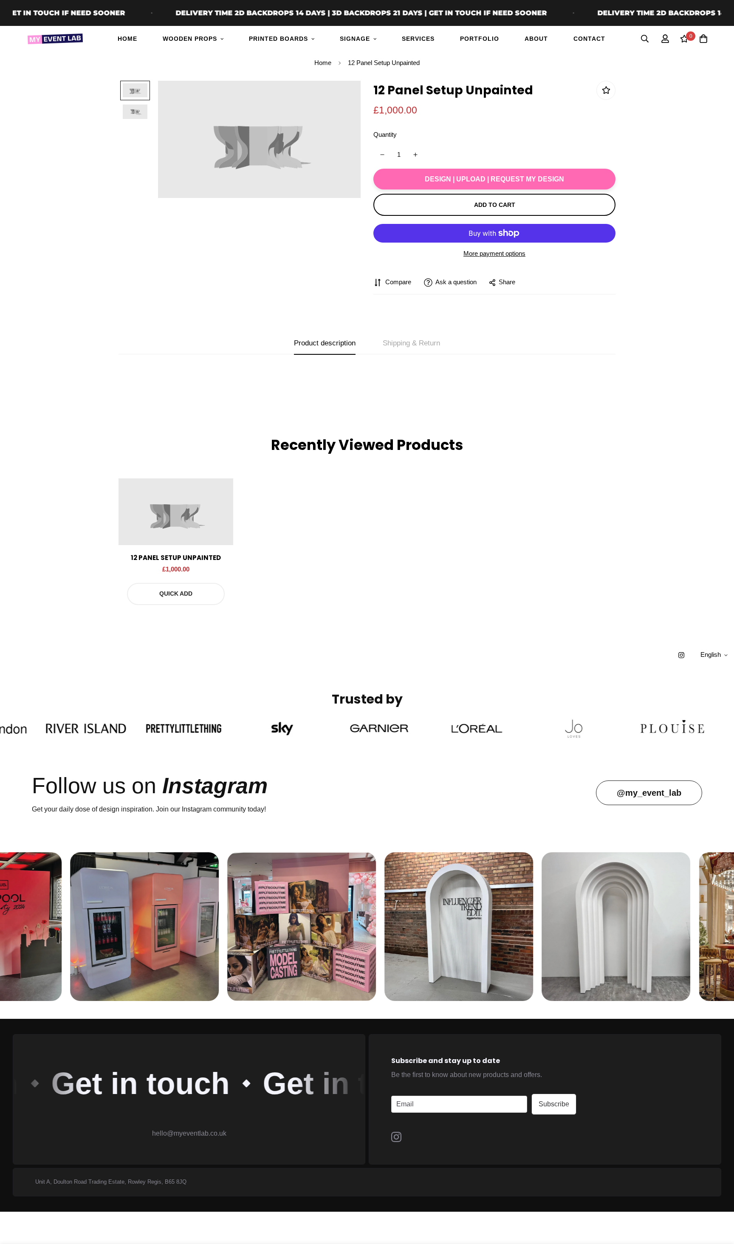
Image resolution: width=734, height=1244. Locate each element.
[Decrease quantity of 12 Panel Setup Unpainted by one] (382, 154)
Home (322, 62)
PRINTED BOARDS (278, 38)
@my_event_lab (649, 792)
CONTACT (589, 38)
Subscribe (554, 1104)
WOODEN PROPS (190, 38)
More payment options (494, 253)
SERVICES (418, 38)
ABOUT (536, 38)
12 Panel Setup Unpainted (176, 557)
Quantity (385, 134)
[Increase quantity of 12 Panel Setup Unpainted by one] (415, 154)
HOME (127, 38)
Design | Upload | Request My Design (494, 179)
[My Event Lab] (55, 39)
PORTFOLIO (479, 38)
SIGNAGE (355, 38)
